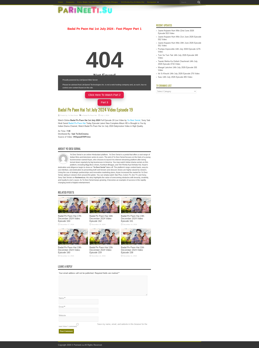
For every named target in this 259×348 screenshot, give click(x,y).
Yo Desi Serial (73, 115)
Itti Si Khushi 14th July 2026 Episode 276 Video (178, 73)
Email (61, 307)
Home (60, 2)
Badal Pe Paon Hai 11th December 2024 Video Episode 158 (132, 250)
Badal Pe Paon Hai (90, 115)
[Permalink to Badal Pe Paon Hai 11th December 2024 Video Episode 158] (136, 244)
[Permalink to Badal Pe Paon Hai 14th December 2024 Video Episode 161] (136, 212)
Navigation (151, 2)
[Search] (199, 2)
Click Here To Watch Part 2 (104, 94)
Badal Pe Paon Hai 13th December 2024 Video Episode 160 (69, 250)
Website (62, 315)
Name (61, 298)
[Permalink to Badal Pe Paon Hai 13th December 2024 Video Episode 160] (73, 244)
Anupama (70, 2)
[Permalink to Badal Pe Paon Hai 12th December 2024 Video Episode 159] (104, 244)
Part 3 (104, 102)
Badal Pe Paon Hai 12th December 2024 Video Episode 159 (101, 250)
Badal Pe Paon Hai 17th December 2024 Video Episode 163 (69, 218)
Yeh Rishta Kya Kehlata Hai (132, 2)
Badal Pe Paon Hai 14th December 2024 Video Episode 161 (132, 218)
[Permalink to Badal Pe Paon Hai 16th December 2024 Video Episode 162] (104, 212)
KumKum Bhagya (110, 2)
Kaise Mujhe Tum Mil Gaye (88, 2)
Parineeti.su (79, 345)
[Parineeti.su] (85, 11)
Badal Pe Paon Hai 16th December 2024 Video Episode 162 (101, 218)
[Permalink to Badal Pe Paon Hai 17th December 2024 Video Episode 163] (73, 212)
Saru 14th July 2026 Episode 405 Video (175, 77)
